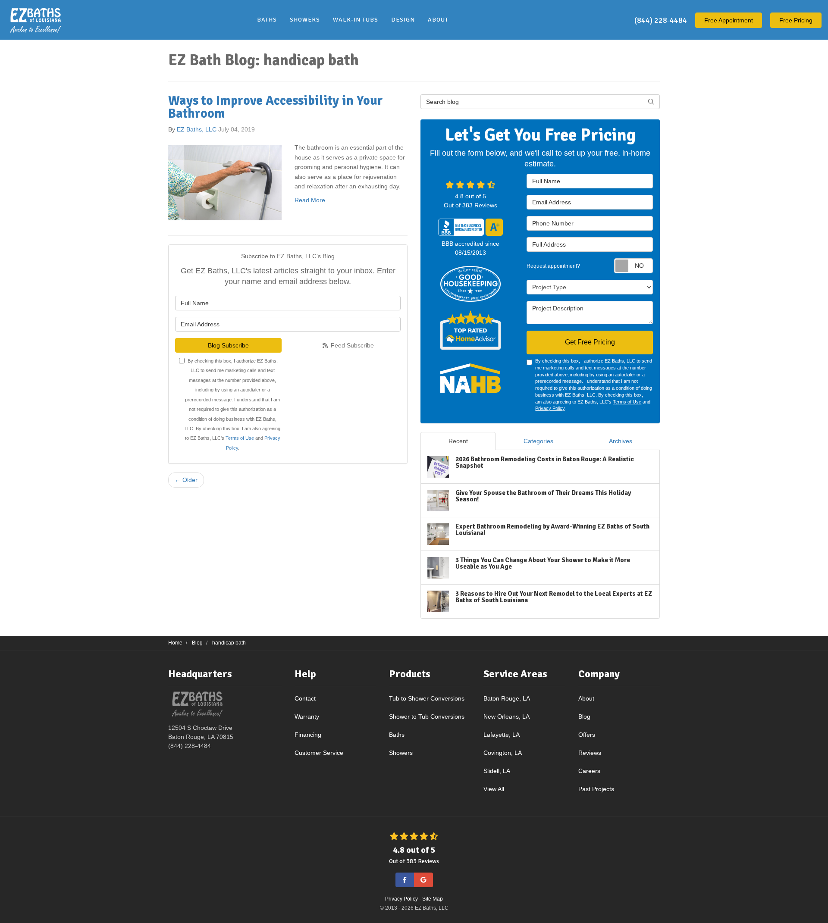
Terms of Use (240, 438)
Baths (397, 734)
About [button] (438, 19)
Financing (308, 734)
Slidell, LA (496, 770)
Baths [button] (267, 19)
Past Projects (596, 788)
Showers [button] (305, 19)
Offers (586, 734)
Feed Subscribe (351, 345)
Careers (589, 770)
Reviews (589, 752)
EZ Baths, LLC (196, 129)
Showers (401, 752)
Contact (305, 698)
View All (493, 788)
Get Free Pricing (590, 342)
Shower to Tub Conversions (426, 716)
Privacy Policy (550, 408)
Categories (538, 441)
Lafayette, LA (501, 734)
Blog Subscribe (228, 345)
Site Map (432, 899)
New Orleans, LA (506, 716)
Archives (620, 441)
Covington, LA (502, 752)
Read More (310, 200)
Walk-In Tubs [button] (355, 19)
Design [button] (403, 19)
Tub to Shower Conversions (426, 698)
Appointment (728, 20)
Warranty (307, 716)
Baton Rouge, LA (506, 698)
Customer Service (319, 752)
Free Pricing (795, 20)
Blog (584, 716)
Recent (458, 441)
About (586, 698)
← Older (186, 479)
